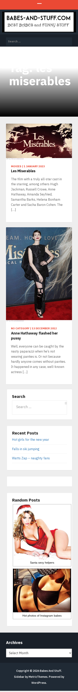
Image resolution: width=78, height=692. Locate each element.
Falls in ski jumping (25, 449)
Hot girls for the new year (30, 440)
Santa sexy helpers (42, 562)
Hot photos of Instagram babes (42, 615)
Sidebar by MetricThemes (30, 677)
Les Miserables (23, 171)
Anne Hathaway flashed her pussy (34, 335)
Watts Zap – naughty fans (31, 458)
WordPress (38, 683)
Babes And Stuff (50, 671)
